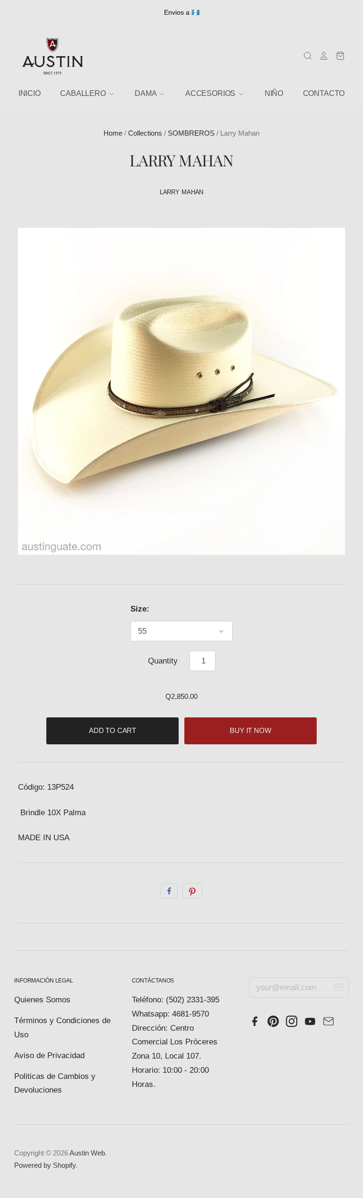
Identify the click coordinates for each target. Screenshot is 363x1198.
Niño (274, 93)
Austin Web (87, 1153)
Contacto (324, 93)
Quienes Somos (42, 999)
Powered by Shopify (45, 1165)
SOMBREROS (191, 133)
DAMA (146, 93)
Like (169, 890)
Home (113, 133)
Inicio (29, 93)
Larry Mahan (182, 192)
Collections (145, 133)
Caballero (83, 93)
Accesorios (211, 93)
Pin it (192, 890)
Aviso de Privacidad (49, 1055)
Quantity (163, 660)
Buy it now (250, 730)
